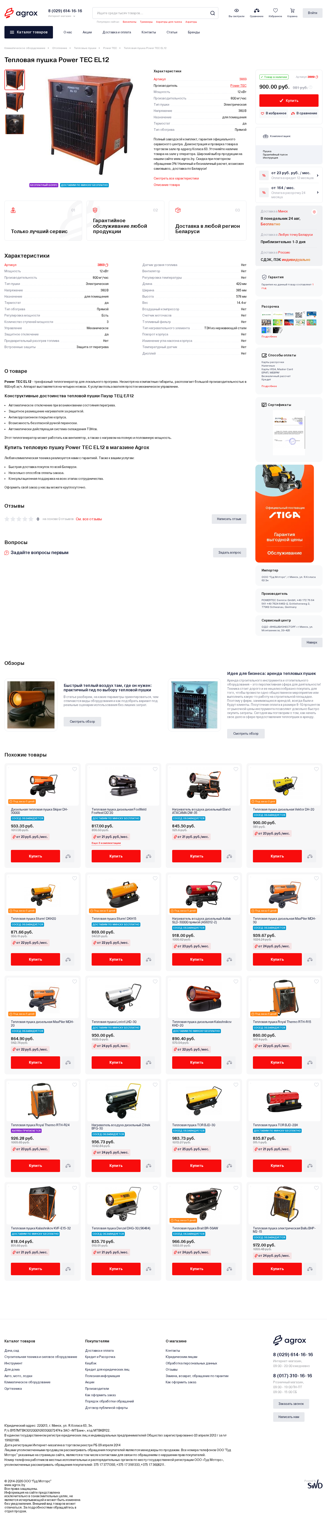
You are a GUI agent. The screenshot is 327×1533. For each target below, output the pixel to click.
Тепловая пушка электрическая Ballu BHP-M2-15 (284, 1230)
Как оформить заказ (100, 1395)
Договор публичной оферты (106, 1408)
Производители (97, 1388)
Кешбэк (91, 1363)
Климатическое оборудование (24, 48)
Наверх (312, 642)
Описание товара (167, 185)
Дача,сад (11, 1350)
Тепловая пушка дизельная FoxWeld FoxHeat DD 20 (119, 811)
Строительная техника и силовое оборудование (40, 1357)
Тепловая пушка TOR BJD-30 (193, 1125)
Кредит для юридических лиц (107, 1369)
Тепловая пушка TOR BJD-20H (275, 1125)
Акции (87, 32)
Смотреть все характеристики (176, 178)
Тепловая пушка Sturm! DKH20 (33, 918)
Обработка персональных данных (191, 1363)
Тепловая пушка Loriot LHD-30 (114, 1022)
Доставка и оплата (117, 32)
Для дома (12, 1369)
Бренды (194, 32)
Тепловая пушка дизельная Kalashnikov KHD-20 (202, 1023)
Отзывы (172, 1369)
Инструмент (13, 1363)
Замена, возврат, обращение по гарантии (197, 1376)
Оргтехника (13, 1388)
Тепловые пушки (85, 48)
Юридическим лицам (181, 1357)
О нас (68, 32)
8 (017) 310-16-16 (292, 1375)
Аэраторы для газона (169, 21)
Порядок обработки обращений (109, 1401)
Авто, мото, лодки (18, 1376)
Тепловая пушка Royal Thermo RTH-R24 (40, 1125)
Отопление (59, 48)
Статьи (172, 32)
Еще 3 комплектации (106, 843)
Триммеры (146, 21)
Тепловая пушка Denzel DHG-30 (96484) (121, 1228)
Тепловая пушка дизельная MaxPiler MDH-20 (42, 1023)
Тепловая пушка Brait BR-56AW (195, 1228)
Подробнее (269, 386)
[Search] (212, 13)
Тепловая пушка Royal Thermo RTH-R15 (282, 1022)
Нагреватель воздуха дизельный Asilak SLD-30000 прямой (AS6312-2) (201, 920)
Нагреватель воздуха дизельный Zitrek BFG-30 (121, 1127)
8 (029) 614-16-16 (293, 1354)
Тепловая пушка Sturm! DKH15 (114, 918)
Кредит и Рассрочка (100, 1357)
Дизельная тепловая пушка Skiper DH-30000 (39, 811)
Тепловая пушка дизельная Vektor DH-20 (283, 809)
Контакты (149, 32)
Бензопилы (129, 21)
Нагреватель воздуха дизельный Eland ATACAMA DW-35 (201, 811)
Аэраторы (191, 21)
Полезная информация (102, 1376)
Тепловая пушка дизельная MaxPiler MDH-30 (284, 920)
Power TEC (110, 48)
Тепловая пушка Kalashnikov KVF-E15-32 (41, 1228)
